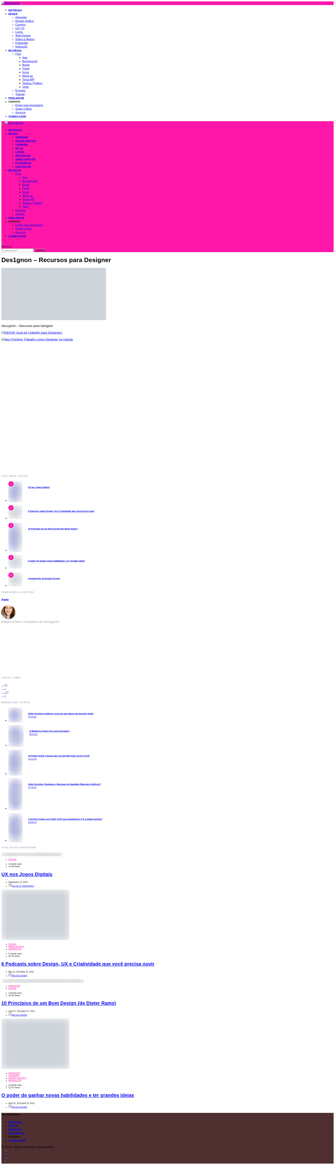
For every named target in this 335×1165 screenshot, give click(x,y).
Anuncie (20, 112)
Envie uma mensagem (29, 105)
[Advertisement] (106, 408)
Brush (26, 64)
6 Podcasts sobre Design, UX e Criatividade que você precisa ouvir (61, 511)
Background (29, 61)
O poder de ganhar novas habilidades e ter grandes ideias (56, 561)
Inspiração (14, 949)
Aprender (21, 17)
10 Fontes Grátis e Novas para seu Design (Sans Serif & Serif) (59, 756)
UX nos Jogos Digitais (39, 487)
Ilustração (21, 46)
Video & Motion (24, 39)
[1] (15, 500)
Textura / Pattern (32, 83)
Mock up (27, 75)
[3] (15, 550)
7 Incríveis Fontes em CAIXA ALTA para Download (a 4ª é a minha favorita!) (65, 819)
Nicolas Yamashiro (23, 886)
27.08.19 (32, 787)
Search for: (6, 247)
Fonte (25, 68)
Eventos (20, 90)
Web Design (23, 35)
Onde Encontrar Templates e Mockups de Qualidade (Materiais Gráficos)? (64, 784)
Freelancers (16, 946)
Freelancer (16, 98)
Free (18, 53)
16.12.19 (32, 759)
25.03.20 (32, 717)
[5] (15, 585)
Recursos (15, 50)
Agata (5, 599)
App (24, 57)
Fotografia (21, 43)
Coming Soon (17, 116)
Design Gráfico (24, 21)
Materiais (15, 10)
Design (12, 13)
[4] (15, 568)
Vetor (25, 86)
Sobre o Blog (23, 108)
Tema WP (28, 79)
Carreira (20, 24)
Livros (19, 32)
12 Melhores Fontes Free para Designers (49, 731)
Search (40, 250)
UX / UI (19, 28)
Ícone (25, 72)
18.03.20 (33, 734)
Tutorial (20, 94)
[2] (15, 518)
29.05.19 (32, 822)
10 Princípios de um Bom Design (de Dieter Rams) (53, 529)
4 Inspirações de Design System (44, 578)
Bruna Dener (19, 976)
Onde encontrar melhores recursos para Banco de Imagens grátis (61, 713)
